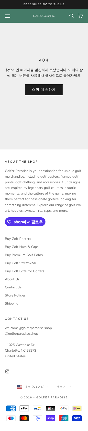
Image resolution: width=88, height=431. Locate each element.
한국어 (61, 386)
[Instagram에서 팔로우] (7, 371)
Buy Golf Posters (18, 238)
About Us (12, 279)
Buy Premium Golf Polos (24, 255)
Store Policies (15, 295)
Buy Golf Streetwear (20, 263)
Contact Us (13, 287)
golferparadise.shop (23, 333)
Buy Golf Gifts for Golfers (24, 271)
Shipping (11, 303)
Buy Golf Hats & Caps (22, 247)
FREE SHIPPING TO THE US (43, 4)
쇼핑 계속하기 (44, 89)
